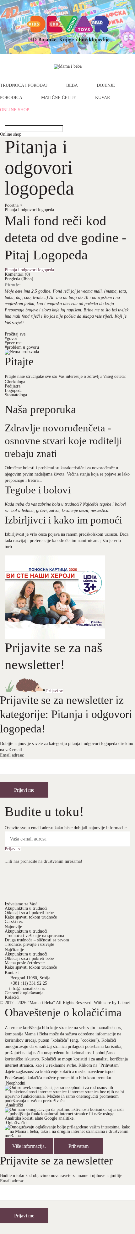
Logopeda (13, 390)
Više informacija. (29, 1146)
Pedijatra (12, 386)
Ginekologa (15, 381)
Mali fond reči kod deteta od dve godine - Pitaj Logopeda (65, 237)
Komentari (17, 274)
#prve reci (14, 343)
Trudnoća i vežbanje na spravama (34, 935)
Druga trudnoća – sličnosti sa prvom (37, 940)
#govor (11, 338)
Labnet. (124, 1002)
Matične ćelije (58, 98)
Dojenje (106, 85)
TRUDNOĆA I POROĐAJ (23, 85)
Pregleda (19, 278)
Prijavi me (24, 790)
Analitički (14, 1105)
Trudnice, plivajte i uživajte (29, 944)
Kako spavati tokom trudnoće (31, 917)
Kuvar (102, 98)
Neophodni (15, 1083)
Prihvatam (78, 1146)
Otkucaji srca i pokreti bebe (29, 912)
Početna (14, 205)
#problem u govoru (22, 347)
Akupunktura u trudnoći (26, 908)
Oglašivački (16, 1122)
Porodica (11, 98)
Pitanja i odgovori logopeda (29, 209)
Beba (72, 85)
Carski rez (14, 921)
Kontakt (12, 972)
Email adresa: (12, 755)
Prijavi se (54, 691)
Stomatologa (16, 395)
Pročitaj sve (15, 334)
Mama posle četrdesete (25, 963)
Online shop (14, 110)
